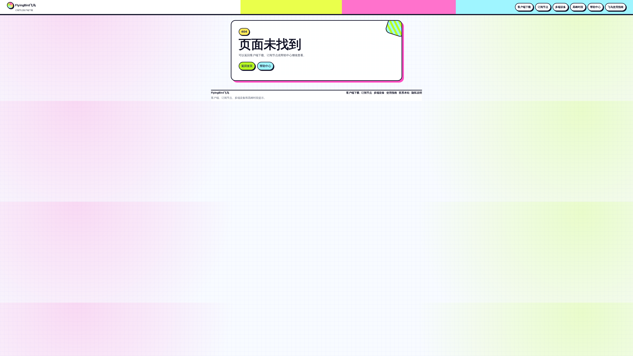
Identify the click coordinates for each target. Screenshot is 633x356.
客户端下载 (524, 7)
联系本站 (404, 92)
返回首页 (247, 66)
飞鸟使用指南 (615, 7)
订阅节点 (543, 7)
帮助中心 (595, 7)
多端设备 (560, 7)
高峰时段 (578, 7)
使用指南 (391, 92)
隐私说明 (416, 92)
